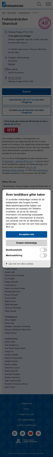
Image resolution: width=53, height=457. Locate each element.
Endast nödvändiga (26, 242)
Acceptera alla (26, 234)
